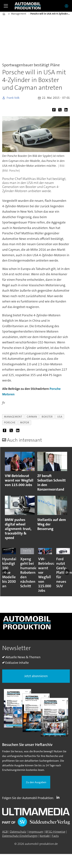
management (13, 416)
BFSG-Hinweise (55, 832)
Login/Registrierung (67, 6)
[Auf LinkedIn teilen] (67, 110)
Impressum (35, 832)
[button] (5, 572)
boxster (47, 416)
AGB (5, 832)
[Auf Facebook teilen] (55, 110)
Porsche (55, 389)
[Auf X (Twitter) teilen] (61, 110)
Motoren (8, 394)
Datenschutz (18, 832)
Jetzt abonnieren (36, 676)
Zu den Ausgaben (36, 782)
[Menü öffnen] (6, 6)
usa (59, 416)
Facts (55, 836)
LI (58, 797)
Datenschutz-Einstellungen (20, 836)
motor (24, 422)
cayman (32, 416)
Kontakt (45, 836)
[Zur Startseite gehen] (27, 6)
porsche (9, 422)
